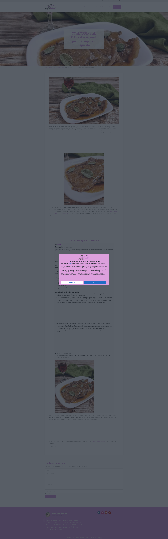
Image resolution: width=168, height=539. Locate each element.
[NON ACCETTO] (107, 256)
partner (70, 263)
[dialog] (84, 269)
